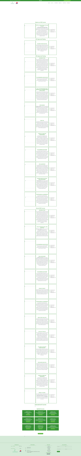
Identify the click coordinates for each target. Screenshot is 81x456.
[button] (67, 0)
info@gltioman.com (29, 450)
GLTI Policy (49, 451)
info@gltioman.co (12, 0)
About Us (49, 446)
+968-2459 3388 (29, 447)
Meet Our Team (49, 450)
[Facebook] (39, 0)
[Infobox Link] (30, 404)
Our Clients (49, 449)
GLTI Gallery (49, 448)
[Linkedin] (41, 0)
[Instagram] (40, 0)
